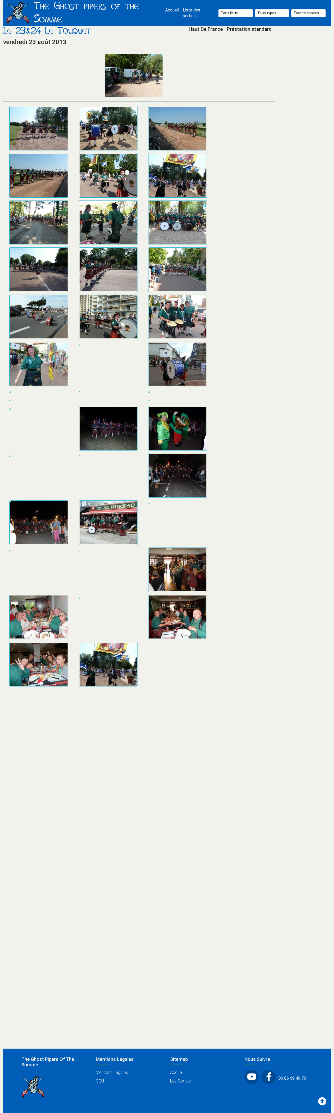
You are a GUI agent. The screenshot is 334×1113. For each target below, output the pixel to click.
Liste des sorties (191, 13)
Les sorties (180, 1081)
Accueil (172, 10)
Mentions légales (112, 1072)
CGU (100, 1081)
